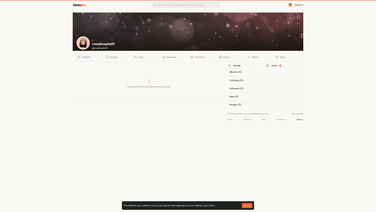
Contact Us (281, 119)
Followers (234, 88)
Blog (264, 119)
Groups (233, 104)
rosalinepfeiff (103, 44)
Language (298, 114)
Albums (233, 72)
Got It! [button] (247, 205)
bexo (79, 5)
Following (234, 80)
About (230, 119)
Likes (231, 96)
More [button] (299, 119)
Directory (247, 119)
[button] (186, 5)
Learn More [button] (209, 205)
